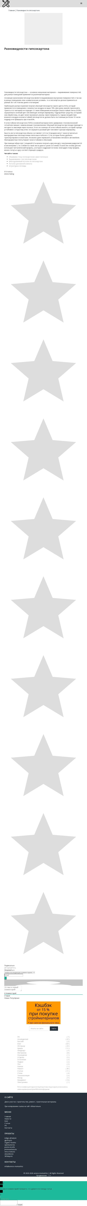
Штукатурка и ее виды (17, 166)
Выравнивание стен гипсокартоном (22, 159)
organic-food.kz (10, 1142)
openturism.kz (10, 1145)
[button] (81, 3)
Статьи (7, 1123)
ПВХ (37, 1089)
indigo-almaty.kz (10, 1138)
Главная (11, 10)
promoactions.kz (11, 1149)
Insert (20, 1205)
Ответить (5, 1199)
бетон (19, 1087)
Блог (6, 1121)
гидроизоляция (36, 1087)
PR (6, 1125)
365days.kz (9, 1156)
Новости (8, 1119)
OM (49, 1175)
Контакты (8, 1128)
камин (19, 1089)
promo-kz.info (10, 1147)
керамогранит (27, 1089)
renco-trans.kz (10, 1152)
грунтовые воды (46, 1087)
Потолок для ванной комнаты (20, 164)
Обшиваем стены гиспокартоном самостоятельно (28, 157)
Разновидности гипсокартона (28, 10)
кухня (33, 1089)
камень (65, 1087)
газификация (26, 1087)
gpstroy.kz (8, 1140)
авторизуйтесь (10, 968)
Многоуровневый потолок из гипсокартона (26, 161)
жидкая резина (57, 1087)
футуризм (46, 1089)
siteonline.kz (9, 1154)
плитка (40, 1089)
